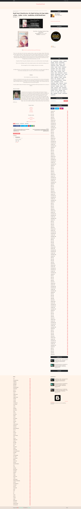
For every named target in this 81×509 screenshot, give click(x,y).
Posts (53, 46)
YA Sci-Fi (56, 90)
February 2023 (59, 174)
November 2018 (59, 251)
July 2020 (59, 221)
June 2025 (59, 132)
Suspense (21, 472)
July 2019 (59, 239)
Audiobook (65, 61)
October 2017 (59, 271)
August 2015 (59, 310)
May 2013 (59, 351)
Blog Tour (17, 123)
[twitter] (66, 1)
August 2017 (59, 274)
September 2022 (59, 182)
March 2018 (59, 263)
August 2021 (59, 201)
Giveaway (21, 421)
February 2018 (59, 265)
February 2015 (59, 319)
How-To (63, 74)
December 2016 (59, 286)
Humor (66, 74)
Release (57, 83)
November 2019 (59, 233)
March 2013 (59, 354)
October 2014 (59, 325)
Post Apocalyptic (56, 81)
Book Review (22, 123)
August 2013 (59, 346)
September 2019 (59, 236)
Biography (52, 62)
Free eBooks (59, 71)
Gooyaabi (29, 507)
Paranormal (52, 80)
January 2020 (59, 230)
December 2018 (59, 250)
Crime (57, 68)
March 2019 (59, 245)
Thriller (52, 87)
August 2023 (59, 165)
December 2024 (59, 141)
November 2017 (59, 269)
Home (14, 0)
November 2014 (59, 324)
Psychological (53, 83)
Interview (52, 75)
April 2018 (59, 262)
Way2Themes (21, 507)
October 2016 (59, 289)
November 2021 (59, 197)
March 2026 (59, 118)
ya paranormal (21, 504)
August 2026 (59, 111)
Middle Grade (56, 77)
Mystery (61, 77)
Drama (60, 68)
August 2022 (59, 183)
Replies (17, 142)
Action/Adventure (55, 61)
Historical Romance (58, 74)
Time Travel (56, 87)
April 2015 (59, 316)
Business (21, 391)
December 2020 (59, 213)
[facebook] (64, 1)
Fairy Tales (21, 414)
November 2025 (59, 124)
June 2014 (59, 331)
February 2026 (59, 120)
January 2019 (59, 248)
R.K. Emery (57, 14)
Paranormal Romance (59, 80)
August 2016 (59, 292)
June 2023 (59, 168)
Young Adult (60, 90)
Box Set (21, 390)
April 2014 (59, 334)
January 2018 (59, 266)
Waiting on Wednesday (21, 480)
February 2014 (59, 337)
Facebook (31, 108)
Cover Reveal (53, 68)
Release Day (61, 83)
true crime (59, 93)
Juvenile (56, 75)
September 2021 (59, 200)
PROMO (63, 78)
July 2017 (59, 275)
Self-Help (64, 84)
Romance (65, 83)
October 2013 (59, 343)
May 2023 (59, 170)
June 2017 (59, 277)
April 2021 (59, 207)
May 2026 (59, 115)
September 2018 (59, 254)
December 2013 (59, 340)
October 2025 (59, 126)
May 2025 (59, 133)
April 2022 (59, 189)
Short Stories (21, 469)
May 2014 (59, 333)
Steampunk (21, 470)
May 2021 (59, 206)
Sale (58, 84)
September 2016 (59, 290)
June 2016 (59, 295)
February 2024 (59, 156)
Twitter (31, 109)
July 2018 (59, 257)
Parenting (64, 80)
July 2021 (59, 203)
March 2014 (59, 336)
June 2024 (59, 150)
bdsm (64, 90)
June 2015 (59, 313)
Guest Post (21, 425)
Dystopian (63, 68)
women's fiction (64, 93)
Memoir (52, 77)
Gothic (21, 422)
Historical (52, 74)
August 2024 (59, 147)
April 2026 (59, 117)
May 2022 (59, 188)
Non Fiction (17, 10)
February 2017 (59, 283)
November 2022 (59, 179)
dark (21, 490)
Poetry (52, 81)
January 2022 (59, 194)
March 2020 (59, 227)
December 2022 (59, 177)
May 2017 (59, 278)
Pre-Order (61, 81)
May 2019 (59, 242)
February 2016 (59, 301)
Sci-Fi (61, 84)
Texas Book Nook (40, 4)
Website (31, 107)
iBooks (31, 119)
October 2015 (59, 307)
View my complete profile (58, 15)
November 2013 (59, 342)
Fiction (55, 71)
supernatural (55, 93)
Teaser (21, 473)
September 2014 (59, 327)
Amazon (31, 117)
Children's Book (62, 65)
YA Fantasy (52, 90)
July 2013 (59, 348)
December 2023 (59, 159)
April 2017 (59, 280)
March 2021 (59, 209)
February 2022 (59, 192)
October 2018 (59, 253)
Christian (21, 398)
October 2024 (59, 144)
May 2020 (59, 224)
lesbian (21, 497)
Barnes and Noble (31, 118)
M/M (64, 75)
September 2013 (59, 345)
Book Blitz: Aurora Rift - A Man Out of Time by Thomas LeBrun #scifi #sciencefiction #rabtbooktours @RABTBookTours (61, 360)
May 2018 (59, 260)
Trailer (60, 87)
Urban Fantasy (64, 87)
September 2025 (59, 127)
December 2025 (59, 123)
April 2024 (59, 153)
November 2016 (59, 287)
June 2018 (59, 259)
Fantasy (52, 71)
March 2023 (59, 173)
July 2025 (59, 130)
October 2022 (59, 180)
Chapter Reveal (53, 65)
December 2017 (59, 268)
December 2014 (59, 322)
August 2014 (59, 328)
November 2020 (59, 215)
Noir (55, 78)
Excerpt (21, 412)
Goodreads (31, 111)
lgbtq (51, 93)
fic (21, 493)
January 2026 (59, 121)
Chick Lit (57, 65)
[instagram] (67, 1)
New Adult (64, 77)
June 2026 (59, 114)
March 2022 (59, 191)
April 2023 (59, 171)
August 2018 (59, 256)
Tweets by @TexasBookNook (55, 21)
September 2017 (59, 272)
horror (21, 496)
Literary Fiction (60, 75)
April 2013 (59, 352)
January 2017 (59, 284)
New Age (52, 78)
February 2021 (59, 210)
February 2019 (59, 247)
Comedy (21, 401)
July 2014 (59, 330)
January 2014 (59, 339)
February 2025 (59, 138)
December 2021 (59, 195)
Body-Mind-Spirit (61, 62)
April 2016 (59, 298)
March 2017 (59, 281)
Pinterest (31, 110)
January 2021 (59, 212)
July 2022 (59, 185)
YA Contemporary (21, 483)
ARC (51, 61)
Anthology (60, 61)
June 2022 (59, 186)
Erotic (21, 411)
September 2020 (59, 218)
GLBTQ (63, 71)
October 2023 (59, 162)
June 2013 (59, 349)
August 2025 (59, 129)
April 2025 (59, 135)
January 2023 (59, 176)
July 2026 (59, 112)
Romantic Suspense (54, 84)
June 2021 (59, 204)
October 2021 (59, 198)
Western (21, 482)
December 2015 (59, 304)
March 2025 (59, 136)
